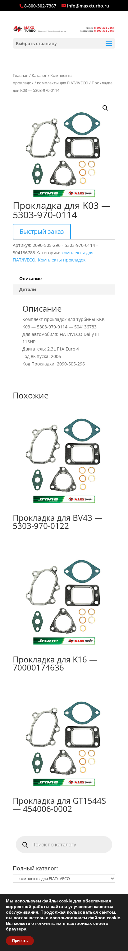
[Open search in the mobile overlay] (64, 844)
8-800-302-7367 (40, 6)
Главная (20, 75)
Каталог (39, 75)
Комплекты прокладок (61, 260)
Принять (20, 940)
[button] (105, 108)
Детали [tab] (27, 289)
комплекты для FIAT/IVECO (62, 83)
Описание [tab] (30, 278)
